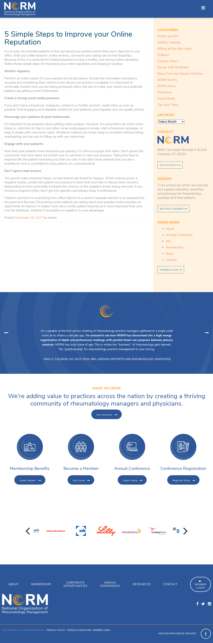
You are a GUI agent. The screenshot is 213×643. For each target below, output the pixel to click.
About (170, 229)
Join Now (79, 480)
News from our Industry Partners (180, 74)
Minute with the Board (173, 67)
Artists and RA (167, 36)
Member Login (169, 270)
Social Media (166, 98)
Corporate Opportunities (75, 584)
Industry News (167, 61)
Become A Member (171, 208)
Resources (164, 92)
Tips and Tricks (167, 105)
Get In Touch (168, 165)
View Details (28, 480)
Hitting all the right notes (174, 49)
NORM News (166, 86)
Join (168, 241)
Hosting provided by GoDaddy (178, 633)
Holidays (163, 55)
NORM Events (167, 80)
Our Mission (104, 414)
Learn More (130, 480)
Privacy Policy (56, 630)
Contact (171, 260)
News (170, 254)
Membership (174, 247)
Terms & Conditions (79, 630)
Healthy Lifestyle (169, 42)
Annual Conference (179, 235)
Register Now (181, 480)
